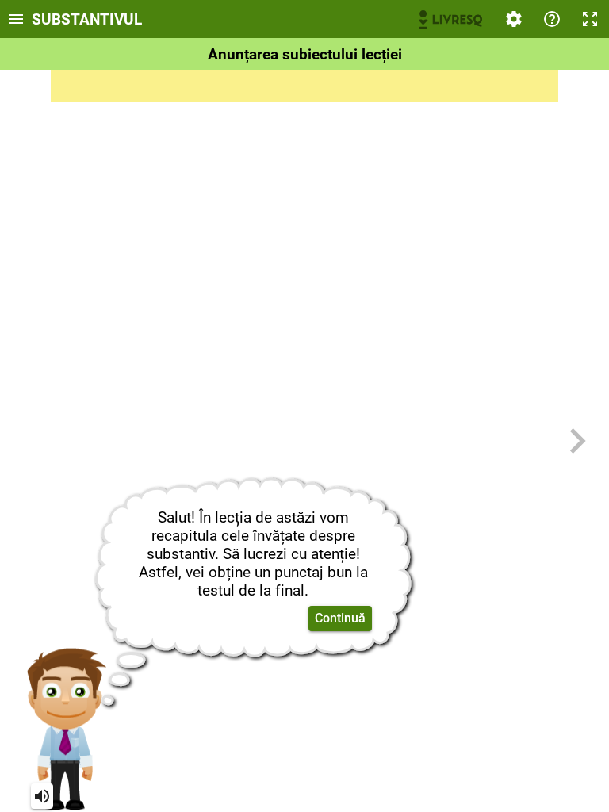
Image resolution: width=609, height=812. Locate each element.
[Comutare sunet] (42, 796)
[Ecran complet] (590, 19)
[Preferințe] (514, 19)
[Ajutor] (552, 19)
